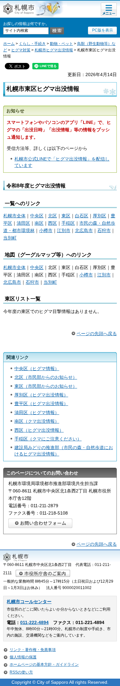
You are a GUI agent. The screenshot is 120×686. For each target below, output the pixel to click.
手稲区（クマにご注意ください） (48, 438)
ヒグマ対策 (20, 50)
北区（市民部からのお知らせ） (45, 377)
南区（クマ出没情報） (36, 421)
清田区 (23, 223)
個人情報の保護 (23, 657)
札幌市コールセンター (29, 601)
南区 (39, 223)
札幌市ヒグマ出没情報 (54, 50)
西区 (52, 223)
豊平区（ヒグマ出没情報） (41, 403)
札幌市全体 (14, 215)
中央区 (37, 215)
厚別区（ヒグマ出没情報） (41, 394)
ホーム (9, 43)
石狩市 (104, 230)
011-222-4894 (34, 622)
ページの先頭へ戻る (96, 333)
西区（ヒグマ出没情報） (39, 430)
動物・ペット (61, 43)
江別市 (63, 230)
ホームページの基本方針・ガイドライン (44, 664)
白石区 (81, 215)
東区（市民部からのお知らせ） (45, 386)
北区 (52, 215)
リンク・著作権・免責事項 (33, 649)
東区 (65, 215)
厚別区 (99, 215)
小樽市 (45, 230)
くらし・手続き (32, 43)
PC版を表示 (102, 30)
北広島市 (84, 230)
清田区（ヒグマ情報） (36, 412)
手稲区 (68, 223)
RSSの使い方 (21, 672)
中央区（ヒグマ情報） (36, 368)
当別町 (10, 237)
